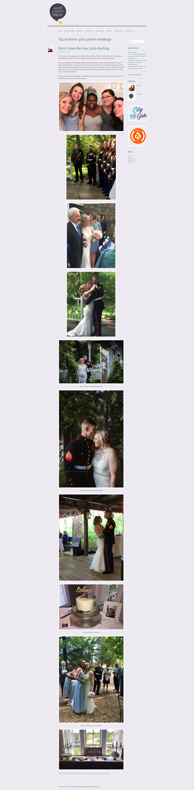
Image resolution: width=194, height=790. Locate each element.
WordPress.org (131, 162)
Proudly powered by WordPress (67, 787)
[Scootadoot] (97, 14)
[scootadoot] (131, 100)
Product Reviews (90, 31)
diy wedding (77, 773)
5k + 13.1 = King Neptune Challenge (137, 54)
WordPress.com (94, 787)
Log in (129, 156)
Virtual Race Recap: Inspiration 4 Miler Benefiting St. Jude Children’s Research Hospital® (137, 62)
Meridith (139, 85)
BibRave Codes (130, 31)
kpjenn (68, 51)
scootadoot (139, 94)
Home (60, 31)
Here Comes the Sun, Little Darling (83, 48)
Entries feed (131, 158)
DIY (73, 773)
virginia (96, 773)
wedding (101, 773)
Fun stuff (65, 773)
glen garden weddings (86, 773)
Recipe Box (109, 31)
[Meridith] (131, 91)
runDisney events (119, 31)
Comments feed (131, 160)
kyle (93, 773)
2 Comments (106, 773)
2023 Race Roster (132, 52)
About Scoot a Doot (69, 31)
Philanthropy (80, 31)
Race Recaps (100, 31)
